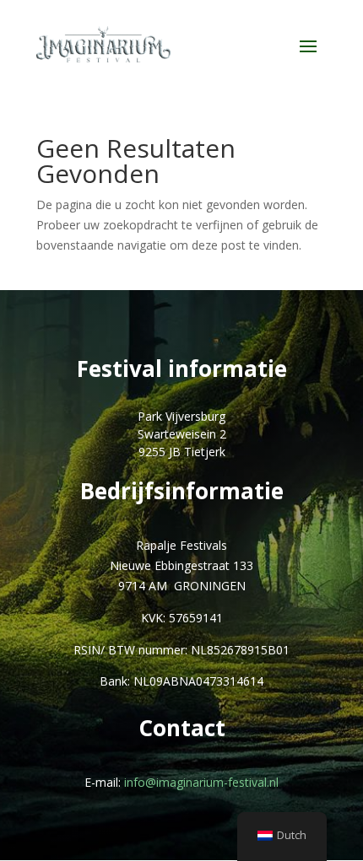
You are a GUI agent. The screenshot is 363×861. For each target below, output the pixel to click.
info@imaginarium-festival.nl (201, 782)
